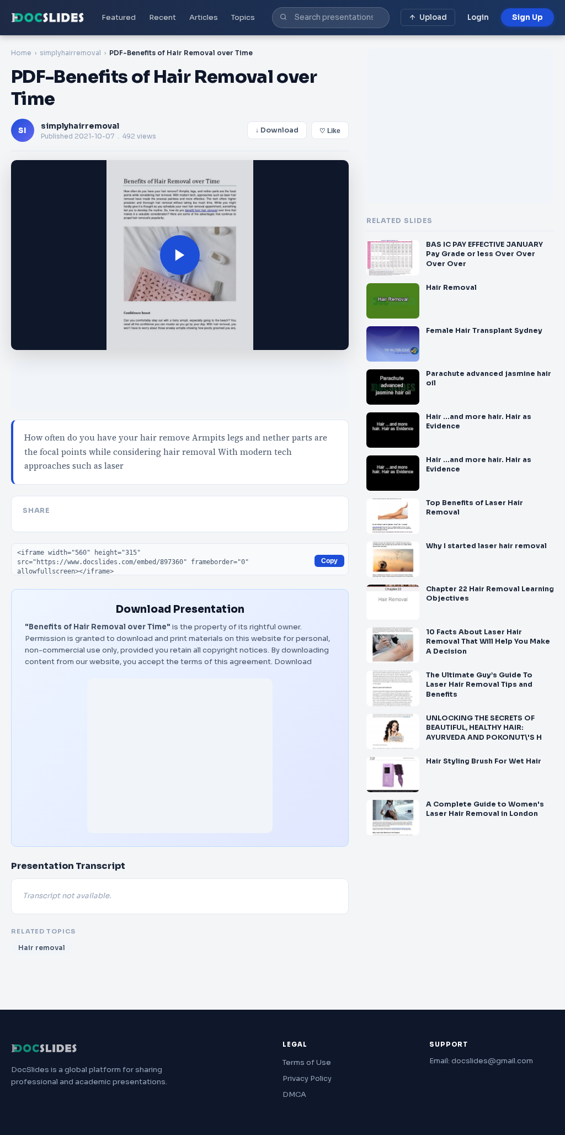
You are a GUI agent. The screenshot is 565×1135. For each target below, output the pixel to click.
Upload (433, 17)
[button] (180, 255)
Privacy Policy (307, 1078)
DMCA (294, 1094)
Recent (162, 17)
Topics (243, 17)
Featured (119, 17)
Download (293, 661)
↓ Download (277, 130)
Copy (329, 561)
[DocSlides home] (47, 17)
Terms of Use (306, 1062)
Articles (203, 17)
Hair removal (41, 947)
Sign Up (527, 17)
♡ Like (329, 131)
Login (478, 17)
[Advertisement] (180, 755)
